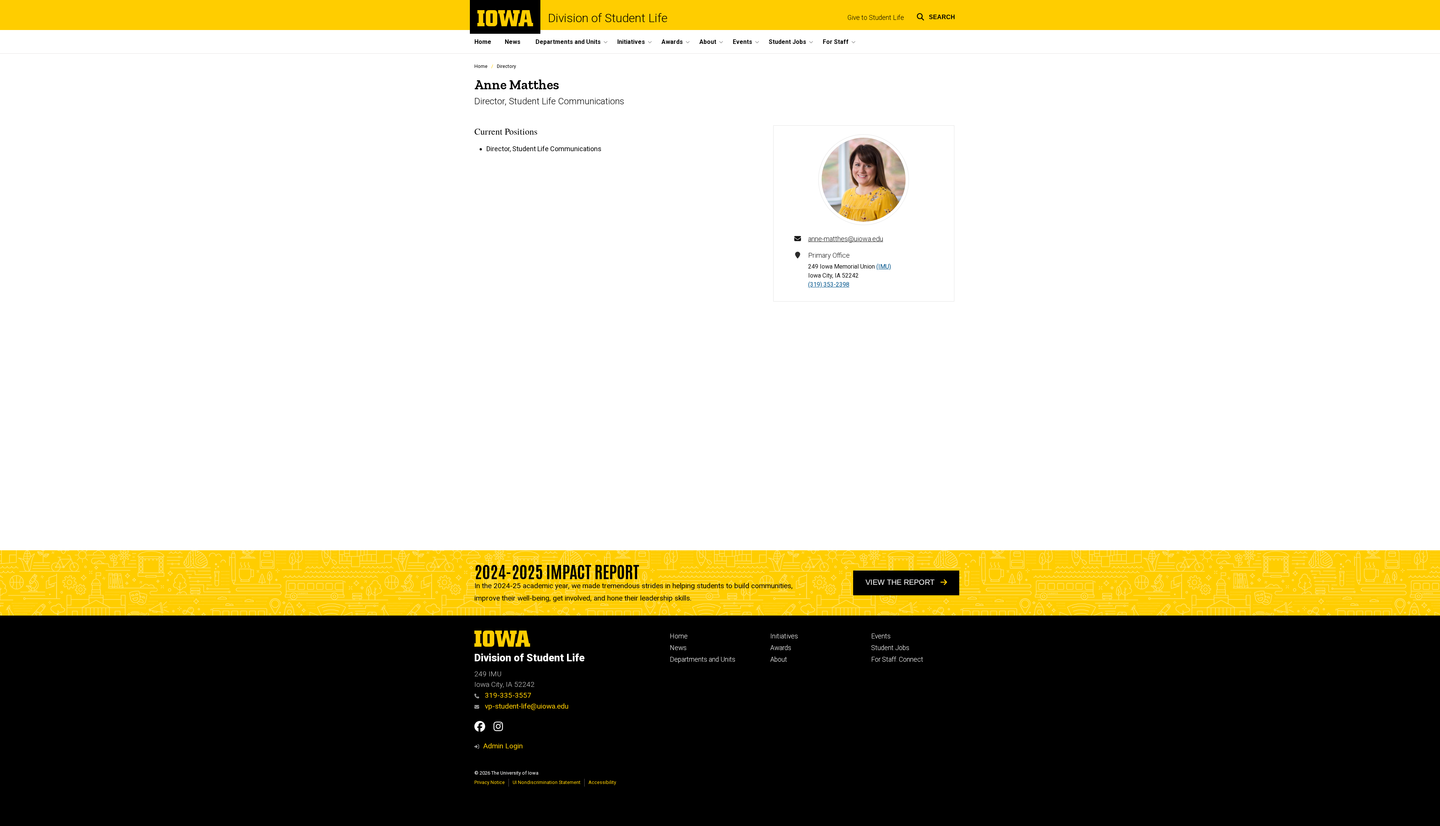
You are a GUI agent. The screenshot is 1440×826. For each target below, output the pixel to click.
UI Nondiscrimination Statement (546, 782)
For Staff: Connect (897, 659)
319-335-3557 (507, 695)
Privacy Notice (489, 782)
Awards (780, 648)
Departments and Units (702, 659)
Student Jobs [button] (787, 41)
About (778, 659)
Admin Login (503, 746)
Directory (506, 66)
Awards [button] (672, 41)
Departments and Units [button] (568, 41)
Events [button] (742, 41)
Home (482, 41)
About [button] (707, 41)
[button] (936, 16)
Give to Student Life (876, 17)
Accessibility (602, 782)
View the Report (901, 582)
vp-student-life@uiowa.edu (525, 706)
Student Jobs (890, 648)
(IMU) (883, 266)
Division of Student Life (608, 18)
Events (881, 636)
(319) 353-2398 (828, 284)
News (512, 41)
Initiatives (784, 636)
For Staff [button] (836, 41)
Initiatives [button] (631, 41)
